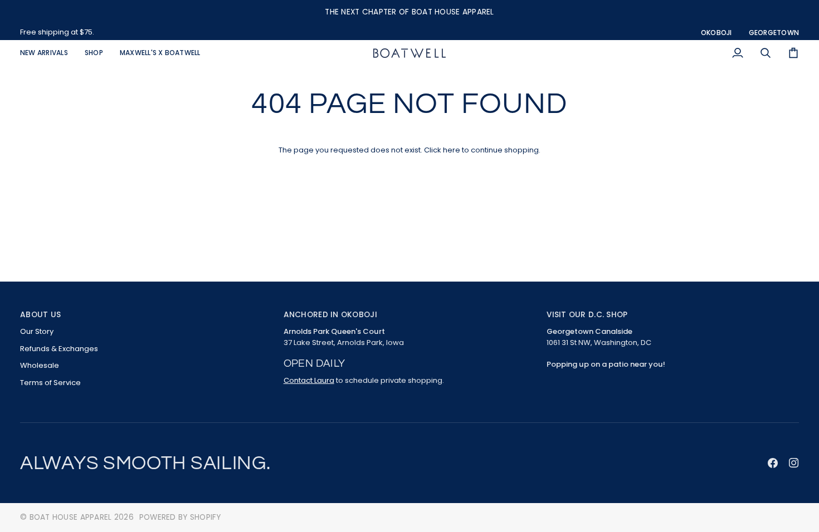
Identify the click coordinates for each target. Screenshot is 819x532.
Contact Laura (309, 380)
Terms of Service (50, 382)
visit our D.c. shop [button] (587, 314)
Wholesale (39, 365)
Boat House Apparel (71, 517)
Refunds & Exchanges (59, 348)
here (451, 150)
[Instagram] (794, 463)
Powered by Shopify (180, 517)
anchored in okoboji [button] (330, 314)
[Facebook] (773, 463)
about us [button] (40, 314)
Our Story (36, 331)
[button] (93, 53)
